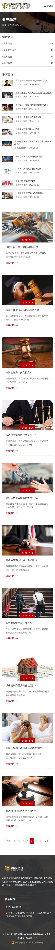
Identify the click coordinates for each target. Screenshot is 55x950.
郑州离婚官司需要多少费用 (27, 129)
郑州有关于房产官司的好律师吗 (29, 193)
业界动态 (14, 25)
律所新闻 (8, 63)
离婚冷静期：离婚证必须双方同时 (24, 748)
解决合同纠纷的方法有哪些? (21, 810)
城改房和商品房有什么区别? (21, 685)
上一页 (17, 841)
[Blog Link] (27, 227)
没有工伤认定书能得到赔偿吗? (22, 247)
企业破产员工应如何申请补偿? (22, 497)
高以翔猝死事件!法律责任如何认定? (31, 80)
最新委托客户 (10, 50)
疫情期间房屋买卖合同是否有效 (29, 156)
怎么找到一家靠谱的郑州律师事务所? (32, 105)
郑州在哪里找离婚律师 (25, 181)
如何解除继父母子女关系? (19, 623)
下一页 (38, 841)
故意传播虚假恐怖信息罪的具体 (22, 310)
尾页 (46, 841)
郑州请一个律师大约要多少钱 (28, 117)
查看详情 (10, 262)
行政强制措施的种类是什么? (21, 435)
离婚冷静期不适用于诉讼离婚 (21, 560)
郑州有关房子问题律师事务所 (28, 169)
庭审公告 (8, 43)
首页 (4, 25)
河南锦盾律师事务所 (35, 934)
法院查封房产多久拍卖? (18, 372)
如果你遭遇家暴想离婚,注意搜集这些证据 (34, 93)
